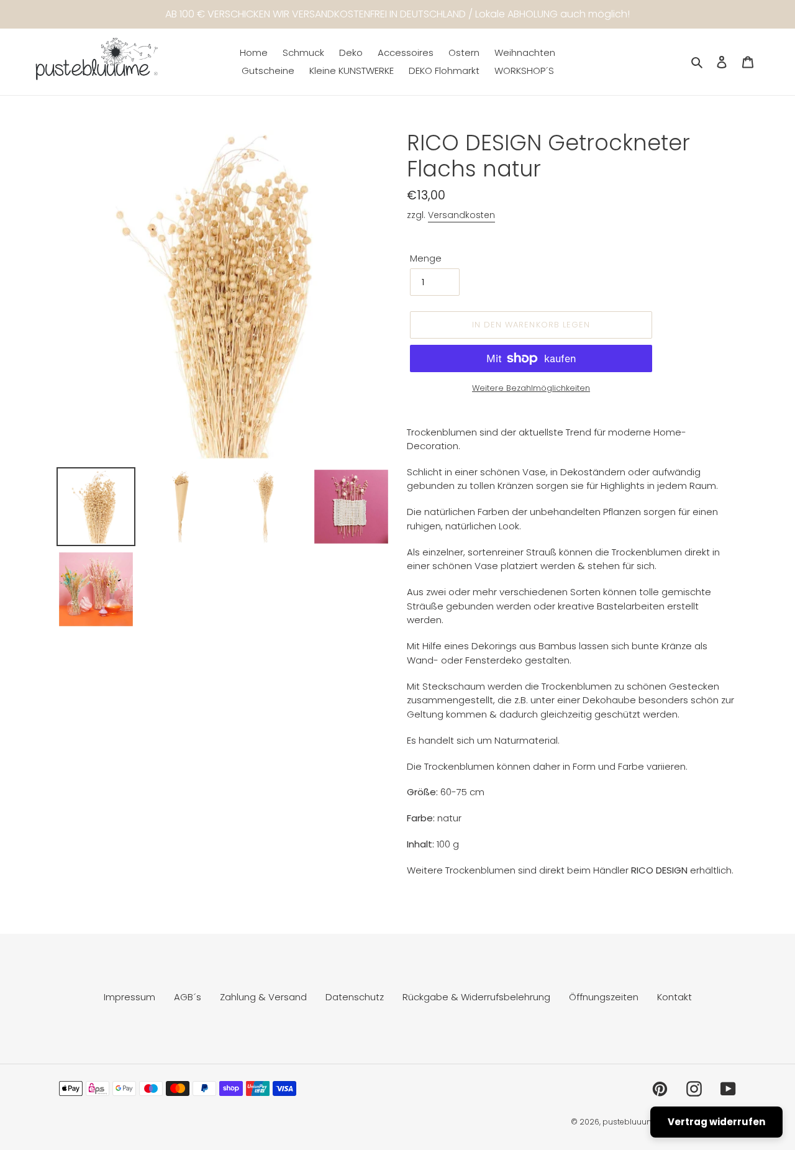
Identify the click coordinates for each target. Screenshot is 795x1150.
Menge (426, 258)
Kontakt (674, 996)
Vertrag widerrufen (716, 1121)
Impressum (129, 996)
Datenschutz (354, 996)
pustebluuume (630, 1121)
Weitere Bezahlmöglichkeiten (531, 388)
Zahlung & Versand (263, 996)
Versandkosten (461, 215)
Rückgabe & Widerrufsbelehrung (476, 996)
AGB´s (187, 996)
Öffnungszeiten (603, 996)
